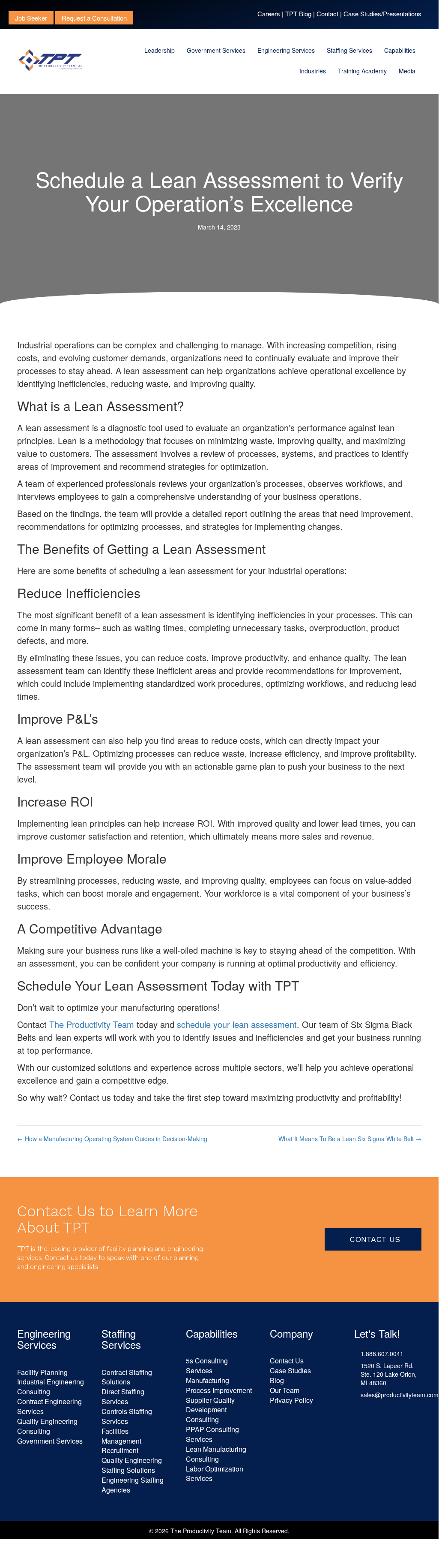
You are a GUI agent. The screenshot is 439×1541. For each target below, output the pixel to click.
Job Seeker (31, 17)
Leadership (159, 50)
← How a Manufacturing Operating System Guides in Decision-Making (112, 1138)
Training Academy (362, 70)
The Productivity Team (91, 1024)
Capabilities (399, 50)
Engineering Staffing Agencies (133, 1485)
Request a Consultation (94, 17)
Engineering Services (286, 50)
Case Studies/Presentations (382, 13)
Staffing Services (349, 50)
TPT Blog (298, 13)
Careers (268, 13)
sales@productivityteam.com (400, 1394)
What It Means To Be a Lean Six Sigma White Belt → (349, 1138)
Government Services (216, 50)
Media (407, 70)
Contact (327, 13)
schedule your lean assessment (237, 1024)
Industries (312, 70)
